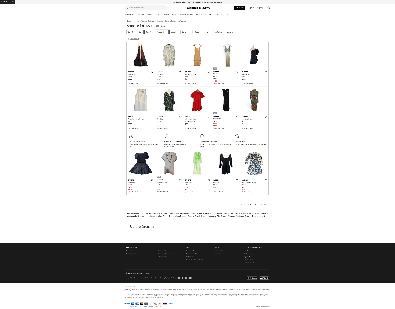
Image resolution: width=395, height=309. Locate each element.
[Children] (170, 14)
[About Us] (229, 14)
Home (129, 21)
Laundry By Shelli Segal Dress (253, 213)
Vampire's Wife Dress (217, 216)
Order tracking (162, 251)
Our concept (130, 251)
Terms (157, 278)
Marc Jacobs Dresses (135, 216)
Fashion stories (249, 263)
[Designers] (146, 14)
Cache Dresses (182, 213)
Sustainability (248, 254)
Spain (156, 306)
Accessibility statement (133, 278)
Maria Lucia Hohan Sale (157, 216)
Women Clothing (147, 21)
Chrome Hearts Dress (200, 213)
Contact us (218, 254)
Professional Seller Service (195, 260)
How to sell (190, 251)
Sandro (136, 21)
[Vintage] (203, 14)
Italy (160, 306)
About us (247, 251)
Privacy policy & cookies (168, 278)
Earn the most (240, 141)
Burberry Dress (167, 213)
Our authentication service (166, 254)
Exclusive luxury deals (208, 141)
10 (261, 204)
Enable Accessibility (7, 2)
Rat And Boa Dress (177, 216)
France (126, 306)
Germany (150, 306)
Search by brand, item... (137, 8)
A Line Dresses (133, 213)
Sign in (251, 8)
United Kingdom (134, 306)
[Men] (161, 14)
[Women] (154, 14)
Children (166, 14)
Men (157, 14)
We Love (208, 14)
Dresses (160, 21)
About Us (224, 14)
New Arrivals (129, 14)
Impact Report (248, 257)
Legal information (147, 278)
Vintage (199, 14)
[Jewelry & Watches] (194, 14)
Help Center (219, 251)
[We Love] (213, 14)
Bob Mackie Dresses (150, 213)
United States (143, 306)
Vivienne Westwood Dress (239, 216)
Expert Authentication (172, 141)
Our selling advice (192, 254)
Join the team (248, 260)
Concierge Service (132, 254)
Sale (216, 14)
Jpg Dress (234, 213)
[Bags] (177, 14)
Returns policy (162, 257)
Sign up (260, 8)
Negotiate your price (137, 141)
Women (150, 14)
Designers (140, 14)
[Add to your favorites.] (152, 72)
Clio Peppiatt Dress (220, 213)
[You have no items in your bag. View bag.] (268, 7)
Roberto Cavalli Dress (196, 216)
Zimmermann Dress (260, 216)
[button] (268, 7)
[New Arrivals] (135, 14)
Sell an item (240, 8)
